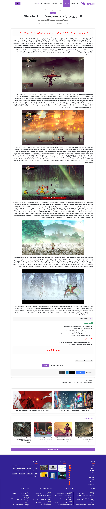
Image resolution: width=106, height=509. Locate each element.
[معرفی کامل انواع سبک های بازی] (44, 467)
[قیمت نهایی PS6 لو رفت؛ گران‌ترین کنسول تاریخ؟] (53, 475)
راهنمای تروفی (47, 3)
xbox (36, 473)
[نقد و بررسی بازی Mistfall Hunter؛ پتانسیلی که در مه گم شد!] (84, 429)
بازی (36, 476)
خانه (77, 3)
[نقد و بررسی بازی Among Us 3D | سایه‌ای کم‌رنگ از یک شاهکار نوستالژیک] (43, 429)
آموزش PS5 (91, 472)
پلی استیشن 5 (30, 476)
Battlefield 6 (20, 466)
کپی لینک (45, 365)
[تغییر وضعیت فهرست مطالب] (89, 319)
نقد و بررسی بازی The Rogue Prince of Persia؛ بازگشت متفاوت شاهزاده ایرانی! (63, 438)
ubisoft (15, 471)
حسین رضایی (66, 23)
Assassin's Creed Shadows (31, 466)
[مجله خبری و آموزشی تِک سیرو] (88, 3)
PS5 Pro (31, 471)
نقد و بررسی (66, 3)
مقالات (60, 3)
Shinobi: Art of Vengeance (83, 361)
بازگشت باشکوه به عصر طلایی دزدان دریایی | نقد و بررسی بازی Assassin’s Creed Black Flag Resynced (22, 439)
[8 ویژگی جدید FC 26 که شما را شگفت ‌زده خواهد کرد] (62, 475)
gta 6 (14, 466)
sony (20, 471)
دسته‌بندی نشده (91, 484)
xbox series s (30, 473)
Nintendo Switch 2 (21, 468)
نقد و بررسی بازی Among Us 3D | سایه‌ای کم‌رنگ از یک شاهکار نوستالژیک (43, 438)
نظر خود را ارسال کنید (53, 449)
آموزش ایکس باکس (90, 482)
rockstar (25, 471)
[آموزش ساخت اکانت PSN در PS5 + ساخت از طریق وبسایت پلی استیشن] (44, 474)
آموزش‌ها (55, 3)
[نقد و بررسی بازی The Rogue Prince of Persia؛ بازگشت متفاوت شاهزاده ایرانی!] (63, 429)
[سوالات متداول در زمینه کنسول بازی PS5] (53, 467)
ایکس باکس (14, 473)
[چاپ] (60, 372)
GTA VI (35, 468)
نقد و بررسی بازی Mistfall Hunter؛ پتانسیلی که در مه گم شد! (85, 438)
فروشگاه (35, 3)
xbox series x (22, 473)
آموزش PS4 (91, 479)
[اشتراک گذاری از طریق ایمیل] (63, 372)
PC (14, 468)
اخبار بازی (73, 3)
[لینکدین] (67, 372)
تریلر (41, 3)
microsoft (29, 468)
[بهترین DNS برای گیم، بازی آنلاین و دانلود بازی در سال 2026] (62, 468)
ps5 (36, 471)
